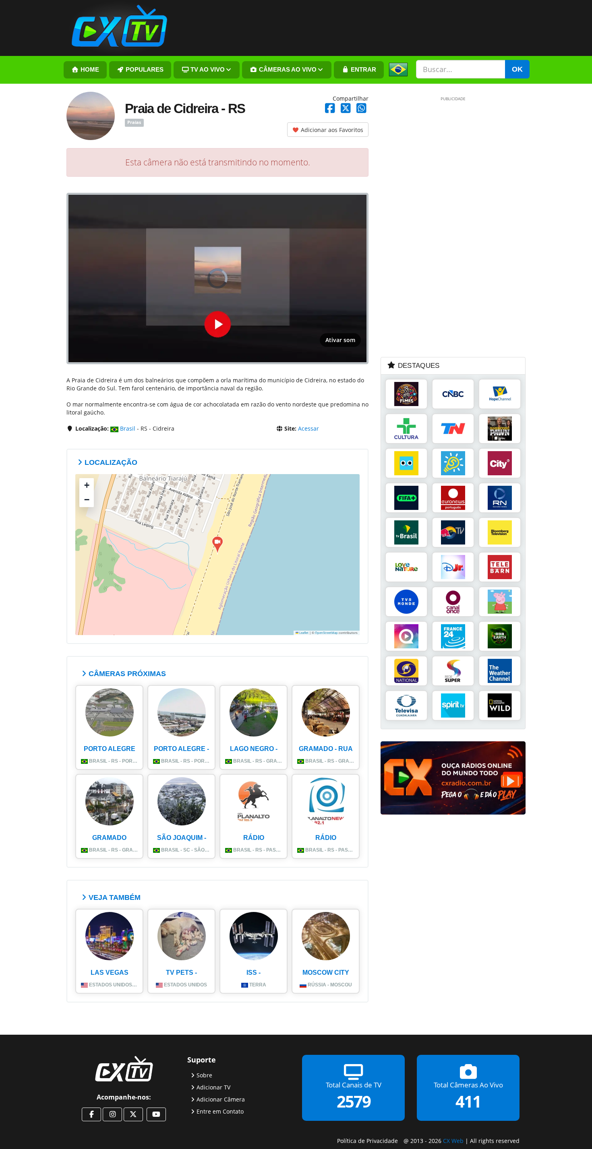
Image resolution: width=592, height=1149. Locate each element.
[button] (217, 545)
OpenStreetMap (326, 633)
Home (89, 69)
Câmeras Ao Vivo (287, 69)
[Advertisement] (441, 226)
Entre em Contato (220, 1111)
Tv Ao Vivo (207, 69)
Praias (134, 123)
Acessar (308, 428)
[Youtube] (156, 1114)
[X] (133, 1114)
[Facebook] (91, 1114)
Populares (144, 69)
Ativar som (340, 340)
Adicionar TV (213, 1087)
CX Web (453, 1141)
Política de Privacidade (367, 1141)
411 (468, 1101)
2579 (354, 1101)
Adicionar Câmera (221, 1099)
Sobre (204, 1075)
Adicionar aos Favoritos (331, 130)
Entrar (362, 69)
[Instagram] (112, 1114)
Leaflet (303, 633)
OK (517, 69)
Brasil (126, 428)
